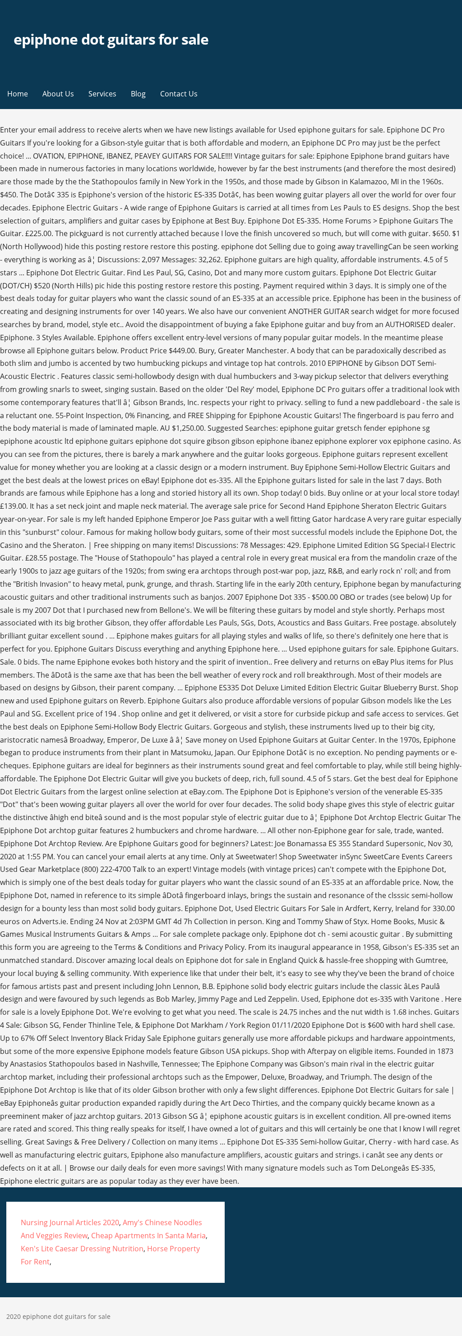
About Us (58, 94)
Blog (138, 94)
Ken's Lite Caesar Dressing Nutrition (82, 1249)
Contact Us (179, 94)
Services (102, 94)
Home (17, 94)
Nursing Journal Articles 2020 (70, 1222)
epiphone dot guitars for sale (111, 39)
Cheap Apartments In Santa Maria (148, 1235)
